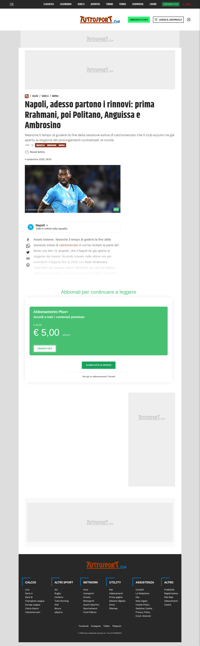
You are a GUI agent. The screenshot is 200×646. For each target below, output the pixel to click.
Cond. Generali (143, 616)
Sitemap (113, 608)
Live (188, 4)
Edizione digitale (117, 601)
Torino (109, 4)
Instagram (96, 626)
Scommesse (137, 4)
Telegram (116, 626)
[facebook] (28, 240)
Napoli (55, 96)
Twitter (106, 626)
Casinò (153, 4)
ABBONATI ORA (139, 19)
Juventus (95, 4)
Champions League (34, 601)
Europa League (32, 604)
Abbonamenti (116, 593)
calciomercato (68, 245)
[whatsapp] (28, 246)
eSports (58, 612)
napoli (62, 145)
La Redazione (142, 593)
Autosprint (88, 593)
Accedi (111, 376)
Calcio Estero (32, 608)
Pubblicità (169, 589)
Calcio (35, 96)
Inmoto (86, 597)
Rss (111, 589)
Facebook (84, 626)
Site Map (168, 597)
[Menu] (11, 4)
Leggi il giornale (170, 19)
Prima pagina (115, 597)
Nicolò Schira (37, 151)
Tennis (122, 4)
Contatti (140, 589)
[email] (28, 258)
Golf (57, 604)
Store (112, 604)
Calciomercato (32, 612)
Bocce (58, 608)
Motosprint (88, 601)
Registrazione (171, 593)
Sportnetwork (90, 608)
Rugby (58, 593)
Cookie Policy (143, 604)
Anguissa (40, 145)
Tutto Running (62, 601)
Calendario (65, 4)
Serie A (81, 4)
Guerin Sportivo (91, 604)
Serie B (28, 597)
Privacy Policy (143, 612)
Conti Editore (89, 612)
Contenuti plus (170, 4)
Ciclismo (59, 597)
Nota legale (141, 601)
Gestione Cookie (144, 608)
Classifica (49, 4)
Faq (137, 597)
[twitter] (28, 252)
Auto (85, 589)
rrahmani (51, 145)
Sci (56, 589)
